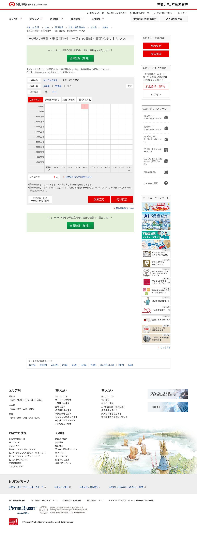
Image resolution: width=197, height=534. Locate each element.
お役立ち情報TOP (17, 438)
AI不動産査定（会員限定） (113, 406)
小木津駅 (32, 365)
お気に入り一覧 (97, 12)
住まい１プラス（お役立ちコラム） (25, 456)
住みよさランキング (18, 459)
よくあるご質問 (16, 466)
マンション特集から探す (66, 417)
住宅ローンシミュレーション (22, 449)
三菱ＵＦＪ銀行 (61, 487)
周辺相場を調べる (109, 410)
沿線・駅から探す (71, 80)
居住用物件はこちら (125, 208)
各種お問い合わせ (63, 463)
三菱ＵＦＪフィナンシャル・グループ (26, 487)
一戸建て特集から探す (65, 420)
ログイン (182, 12)
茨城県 (46, 86)
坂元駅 (74, 365)
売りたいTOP (107, 396)
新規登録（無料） (165, 12)
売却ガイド (14, 445)
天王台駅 (54, 365)
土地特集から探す (63, 423)
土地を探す (60, 406)
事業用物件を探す (63, 413)
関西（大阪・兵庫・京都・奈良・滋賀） (25, 416)
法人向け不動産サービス (66, 449)
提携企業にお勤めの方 (144, 19)
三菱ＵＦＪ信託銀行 (89, 487)
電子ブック (60, 452)
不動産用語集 (15, 463)
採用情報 (96, 18)
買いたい (13, 18)
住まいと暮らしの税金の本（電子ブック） (28, 452)
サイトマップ (61, 456)
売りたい (34, 18)
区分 (54, 92)
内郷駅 (64, 365)
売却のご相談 (107, 403)
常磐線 (58, 86)
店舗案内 (54, 18)
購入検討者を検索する (111, 413)
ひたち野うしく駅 (107, 365)
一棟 (45, 92)
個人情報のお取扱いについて (44, 500)
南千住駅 (43, 365)
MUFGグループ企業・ (163, 394)
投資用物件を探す (63, 410)
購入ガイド (14, 442)
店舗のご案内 (61, 438)
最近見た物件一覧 (141, 12)
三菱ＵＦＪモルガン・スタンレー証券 (126, 487)
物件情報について (95, 500)
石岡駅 (84, 365)
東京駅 (93, 365)
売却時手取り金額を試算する (114, 417)
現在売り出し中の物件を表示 (79, 177)
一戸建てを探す (62, 403)
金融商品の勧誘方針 (72, 500)
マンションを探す (63, 399)
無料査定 (105, 399)
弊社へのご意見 (62, 459)
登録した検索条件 (118, 12)
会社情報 (75, 18)
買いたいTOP (61, 396)
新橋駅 (130, 365)
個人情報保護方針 (17, 500)
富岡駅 (121, 365)
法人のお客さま (174, 19)
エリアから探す (50, 80)
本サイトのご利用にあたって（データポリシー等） (132, 500)
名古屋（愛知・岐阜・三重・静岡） (22, 407)
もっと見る (165, 347)
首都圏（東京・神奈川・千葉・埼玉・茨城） (26, 398)
